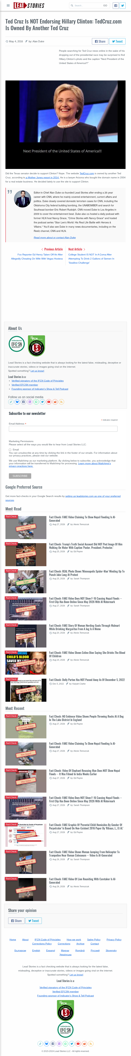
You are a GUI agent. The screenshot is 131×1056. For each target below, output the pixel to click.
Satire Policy (93, 939)
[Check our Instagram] (30, 402)
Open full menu (8, 5)
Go (105, 5)
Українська (65, 954)
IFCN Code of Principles (48, 939)
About (25, 939)
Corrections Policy (42, 943)
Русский (95, 950)
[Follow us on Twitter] (42, 402)
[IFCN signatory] (65, 1010)
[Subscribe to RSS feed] (61, 402)
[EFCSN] (65, 1029)
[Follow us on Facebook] (23, 402)
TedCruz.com (87, 173)
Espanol (50, 950)
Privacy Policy (114, 939)
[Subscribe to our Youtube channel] (49, 402)
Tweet (119, 41)
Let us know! (37, 370)
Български (20, 950)
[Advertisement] (65, 293)
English (36, 950)
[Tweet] (123, 5)
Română (80, 950)
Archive (80, 943)
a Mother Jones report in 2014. (42, 177)
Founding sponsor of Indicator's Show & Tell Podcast (40, 389)
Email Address (17, 423)
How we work (74, 939)
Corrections (64, 943)
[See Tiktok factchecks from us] (11, 402)
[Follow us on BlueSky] (17, 402)
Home (13, 939)
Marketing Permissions (21, 441)
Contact (95, 943)
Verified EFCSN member (25, 384)
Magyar (65, 950)
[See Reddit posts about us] (55, 402)
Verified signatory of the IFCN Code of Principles (38, 380)
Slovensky (111, 950)
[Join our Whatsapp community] (36, 402)
